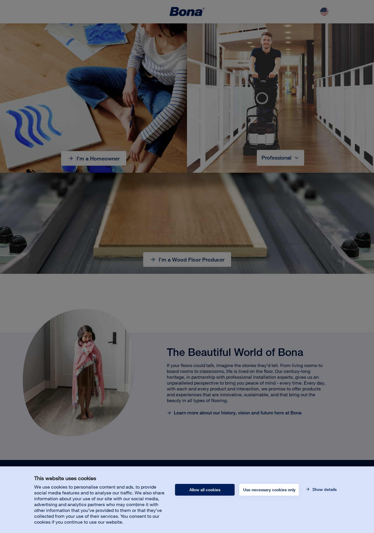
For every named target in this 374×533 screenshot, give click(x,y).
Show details (324, 489)
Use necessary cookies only (269, 489)
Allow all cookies (204, 489)
